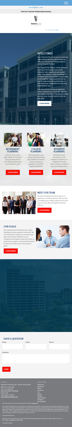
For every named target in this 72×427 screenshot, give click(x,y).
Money (39, 394)
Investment (40, 386)
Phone (51, 342)
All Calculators (41, 401)
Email (28, 342)
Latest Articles (41, 398)
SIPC (7, 420)
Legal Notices (12, 420)
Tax (38, 392)
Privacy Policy (19, 420)
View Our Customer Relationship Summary (36, 11)
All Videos (40, 400)
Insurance (40, 390)
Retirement (40, 384)
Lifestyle (39, 396)
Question (5, 352)
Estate (39, 388)
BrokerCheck (35, 403)
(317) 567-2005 (53, 30)
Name (4, 342)
